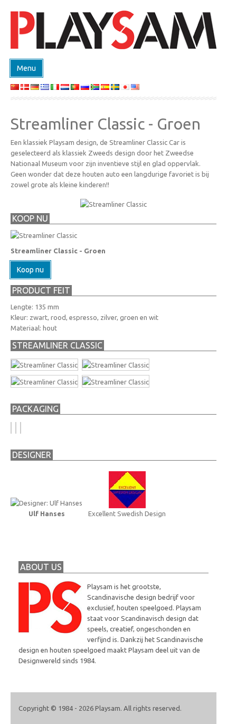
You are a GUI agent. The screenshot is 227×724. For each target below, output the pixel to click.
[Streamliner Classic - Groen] (44, 380)
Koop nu (30, 269)
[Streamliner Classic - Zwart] (44, 364)
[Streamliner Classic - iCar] (115, 380)
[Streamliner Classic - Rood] (115, 364)
